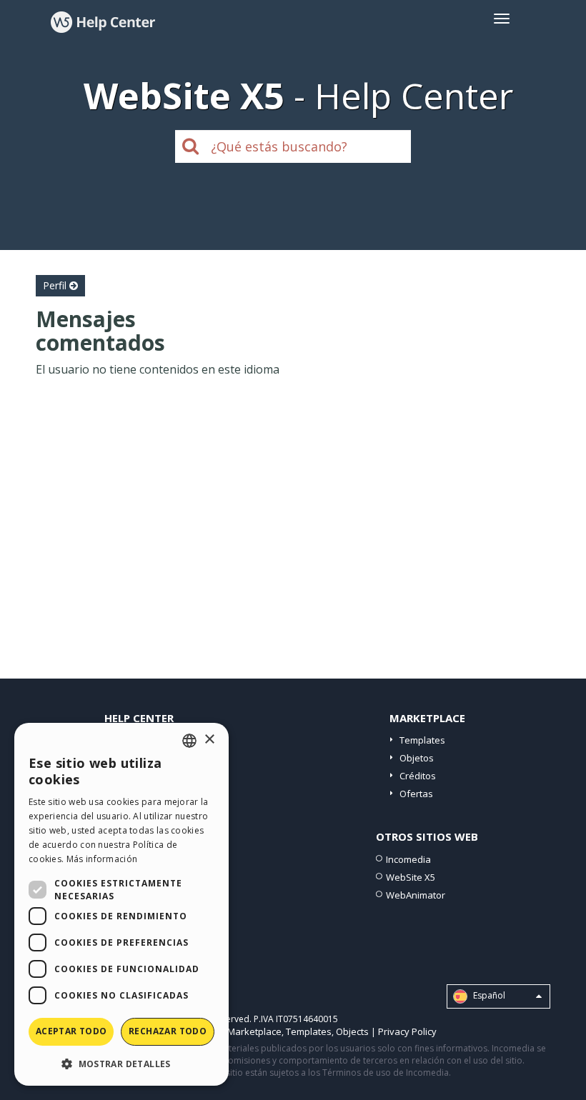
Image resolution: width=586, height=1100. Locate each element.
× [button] (209, 739)
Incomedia (408, 859)
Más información (102, 859)
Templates (422, 740)
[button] (121, 1063)
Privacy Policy (407, 1031)
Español (488, 995)
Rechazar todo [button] (168, 1031)
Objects (352, 1031)
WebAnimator (415, 895)
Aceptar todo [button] (71, 1031)
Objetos (416, 757)
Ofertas (416, 793)
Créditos (417, 775)
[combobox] (189, 741)
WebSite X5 (410, 877)
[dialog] (121, 904)
